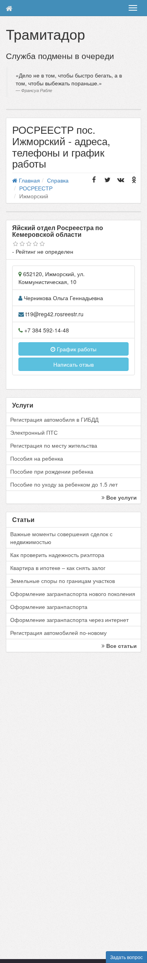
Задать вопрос (126, 957)
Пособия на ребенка (36, 458)
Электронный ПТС (34, 432)
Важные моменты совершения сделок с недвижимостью (61, 538)
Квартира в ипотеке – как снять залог (57, 568)
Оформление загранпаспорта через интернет (69, 620)
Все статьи (121, 645)
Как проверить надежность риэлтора (57, 555)
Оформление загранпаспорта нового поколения (72, 594)
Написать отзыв (73, 364)
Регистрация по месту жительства (53, 445)
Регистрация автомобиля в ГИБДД (54, 419)
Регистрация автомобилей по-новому (58, 632)
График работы (75, 349)
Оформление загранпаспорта (48, 607)
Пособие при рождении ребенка (51, 471)
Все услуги (121, 497)
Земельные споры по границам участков (62, 581)
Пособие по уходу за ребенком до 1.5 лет (64, 484)
